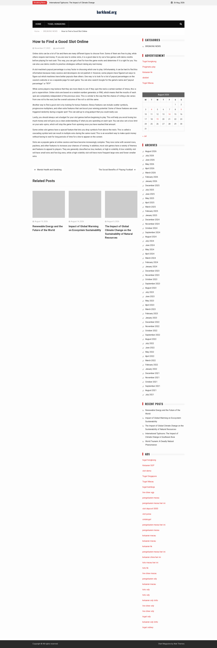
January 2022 (151, 369)
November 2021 (152, 377)
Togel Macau (148, 83)
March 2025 (150, 207)
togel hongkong (149, 460)
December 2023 (152, 271)
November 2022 (152, 326)
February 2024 (151, 262)
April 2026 (149, 168)
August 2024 (150, 236)
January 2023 (151, 318)
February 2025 (151, 211)
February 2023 (151, 313)
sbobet (145, 77)
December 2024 (152, 219)
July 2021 (149, 394)
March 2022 (150, 360)
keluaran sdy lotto (150, 622)
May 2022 (149, 352)
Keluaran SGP (148, 465)
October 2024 (151, 228)
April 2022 (149, 356)
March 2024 (150, 258)
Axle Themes (179, 644)
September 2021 (152, 386)
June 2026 (150, 160)
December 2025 (152, 185)
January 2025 (151, 215)
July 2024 (149, 241)
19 (157, 119)
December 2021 (152, 373)
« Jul (144, 136)
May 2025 (149, 198)
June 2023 (150, 296)
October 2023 (151, 279)
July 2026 (149, 155)
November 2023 (152, 275)
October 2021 (151, 382)
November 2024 (152, 224)
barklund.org (107, 12)
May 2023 (149, 301)
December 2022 (152, 322)
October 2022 (151, 330)
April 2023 (149, 305)
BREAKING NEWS (153, 46)
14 (169, 114)
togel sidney (147, 627)
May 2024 (149, 249)
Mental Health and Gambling (49, 169)
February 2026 (151, 177)
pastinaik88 (60, 48)
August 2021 (150, 390)
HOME (38, 24)
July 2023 (149, 292)
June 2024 (150, 245)
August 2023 (150, 288)
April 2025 (149, 202)
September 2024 (152, 232)
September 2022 (152, 335)
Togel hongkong (56, 24)
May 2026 (149, 164)
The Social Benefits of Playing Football (116, 169)
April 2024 (149, 254)
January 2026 (151, 181)
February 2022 (151, 365)
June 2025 (150, 194)
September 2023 (152, 283)
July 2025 (149, 190)
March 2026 (150, 172)
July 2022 (149, 343)
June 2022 (150, 347)
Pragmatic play (148, 67)
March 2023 (150, 309)
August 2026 (150, 151)
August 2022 (150, 339)
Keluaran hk (147, 72)
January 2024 (151, 266)
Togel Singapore (149, 476)
